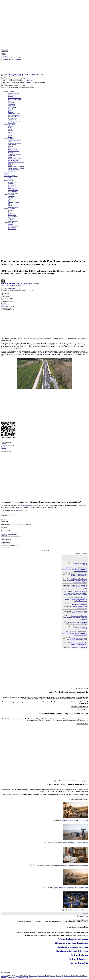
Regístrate (3, 54)
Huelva (10, 132)
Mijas (9, 110)
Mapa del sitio (24, 976)
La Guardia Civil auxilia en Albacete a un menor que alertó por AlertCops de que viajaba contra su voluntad (75, 593)
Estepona (10, 101)
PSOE (10, 205)
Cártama (10, 96)
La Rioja (10, 165)
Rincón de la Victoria (14, 113)
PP (9, 204)
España (6, 138)
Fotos (25, 82)
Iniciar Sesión (4, 56)
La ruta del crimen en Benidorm (79, 910)
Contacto (52, 976)
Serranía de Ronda (13, 116)
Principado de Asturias (14, 143)
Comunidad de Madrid (14, 158)
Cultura (10, 179)
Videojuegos (11, 218)
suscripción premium (26, 505)
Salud (9, 211)
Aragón (10, 141)
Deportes (6, 174)
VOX (9, 199)
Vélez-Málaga (12, 123)
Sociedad (7, 208)
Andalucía (7, 124)
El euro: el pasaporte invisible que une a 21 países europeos (79, 574)
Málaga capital (12, 107)
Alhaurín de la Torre (13, 93)
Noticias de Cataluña (79, 963)
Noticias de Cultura (79, 955)
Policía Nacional (12, 187)
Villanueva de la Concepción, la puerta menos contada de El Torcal (77, 638)
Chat (2, 76)
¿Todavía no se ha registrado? (9, 534)
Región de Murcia (13, 160)
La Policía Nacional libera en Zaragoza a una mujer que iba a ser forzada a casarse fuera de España (74, 580)
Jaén (9, 133)
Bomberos (11, 183)
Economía (7, 172)
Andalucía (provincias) (14, 140)
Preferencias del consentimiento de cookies (19, 977)
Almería (10, 126)
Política (6, 194)
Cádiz (10, 127)
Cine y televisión (13, 221)
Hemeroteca (43, 82)
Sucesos (10, 210)
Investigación (12, 215)
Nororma (10, 112)
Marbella (10, 109)
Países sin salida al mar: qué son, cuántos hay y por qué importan (77, 611)
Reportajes (11, 224)
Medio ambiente (12, 216)
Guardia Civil (12, 188)
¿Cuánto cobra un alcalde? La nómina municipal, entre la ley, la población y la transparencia (74, 617)
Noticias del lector (13, 226)
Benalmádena (12, 94)
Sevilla (10, 137)
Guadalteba (11, 104)
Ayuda (17, 976)
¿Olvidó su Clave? (6, 539)
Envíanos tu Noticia (43, 976)
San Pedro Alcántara (17, 82)
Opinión (6, 222)
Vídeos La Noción (6, 82)
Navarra (74, 338)
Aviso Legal (59, 976)
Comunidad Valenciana (14, 154)
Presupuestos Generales (7, 445)
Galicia (10, 157)
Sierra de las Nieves (13, 118)
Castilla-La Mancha (13, 151)
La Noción (4, 74)
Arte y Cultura (8, 176)
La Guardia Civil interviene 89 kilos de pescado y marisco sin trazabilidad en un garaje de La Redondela (76, 599)
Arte (9, 177)
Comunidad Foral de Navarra (16, 162)
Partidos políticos (13, 207)
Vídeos (30, 82)
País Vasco (11, 163)
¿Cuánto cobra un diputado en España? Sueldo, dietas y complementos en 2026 (75, 586)
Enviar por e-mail (5, 304)
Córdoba (10, 129)
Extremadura (11, 155)
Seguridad (7, 180)
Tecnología (11, 219)
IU (9, 201)
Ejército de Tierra (13, 193)
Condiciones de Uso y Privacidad (73, 976)
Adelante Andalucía (13, 202)
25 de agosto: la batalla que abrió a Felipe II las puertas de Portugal (76, 623)
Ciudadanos (11, 196)
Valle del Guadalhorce (14, 121)
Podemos (10, 197)
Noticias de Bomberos (78, 959)
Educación (11, 213)
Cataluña (10, 152)
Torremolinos (12, 119)
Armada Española (13, 190)
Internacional (11, 171)
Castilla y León (12, 149)
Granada (10, 130)
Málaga (6, 91)
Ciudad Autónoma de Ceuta (16, 166)
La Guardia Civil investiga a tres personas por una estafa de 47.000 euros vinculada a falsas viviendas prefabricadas (74, 569)
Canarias (10, 146)
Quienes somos (33, 976)
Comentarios (12, 288)
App (9, 76)
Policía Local (12, 185)
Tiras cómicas (12, 229)
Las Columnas (12, 227)
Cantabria (11, 148)
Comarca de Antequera (14, 98)
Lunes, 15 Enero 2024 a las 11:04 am (11, 285)
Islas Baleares (12, 144)
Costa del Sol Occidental (15, 99)
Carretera (3, 443)
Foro (6, 76)
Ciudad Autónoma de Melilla (16, 168)
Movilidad (3, 448)
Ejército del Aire (12, 191)
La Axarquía (11, 105)
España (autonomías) (14, 169)
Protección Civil (12, 182)
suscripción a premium (21, 510)
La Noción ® (4, 976)
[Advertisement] (44, 13)
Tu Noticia (36, 82)
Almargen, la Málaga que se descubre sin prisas (79, 607)
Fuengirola (11, 102)
